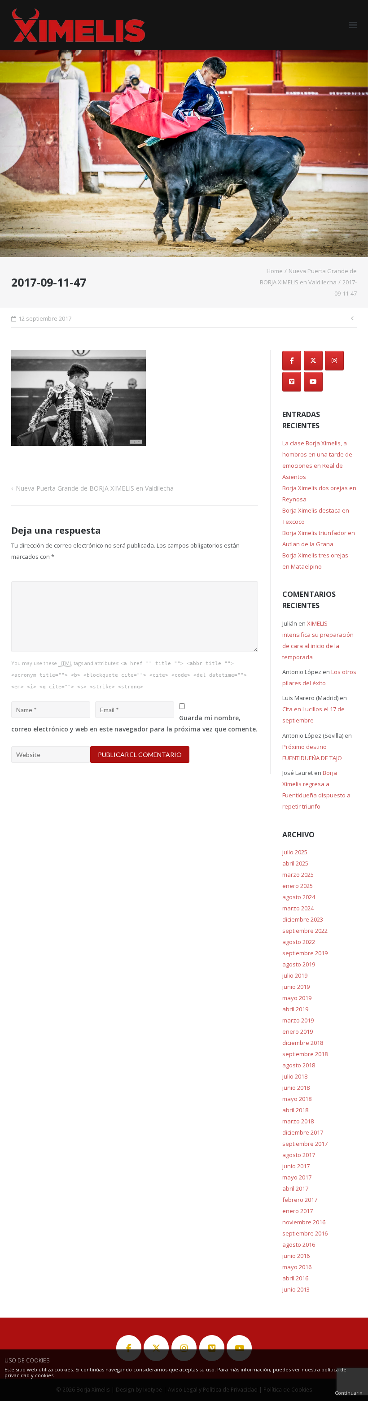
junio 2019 (296, 987)
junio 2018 (296, 1087)
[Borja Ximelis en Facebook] (291, 360)
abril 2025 (295, 863)
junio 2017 (296, 1166)
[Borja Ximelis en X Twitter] (313, 360)
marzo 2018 (298, 1121)
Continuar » (349, 1392)
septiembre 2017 (305, 1144)
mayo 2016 (296, 1267)
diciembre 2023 (302, 919)
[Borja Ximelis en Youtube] (313, 382)
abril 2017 (295, 1188)
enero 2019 (297, 1031)
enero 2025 (297, 886)
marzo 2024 (298, 908)
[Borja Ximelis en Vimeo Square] (291, 382)
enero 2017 (297, 1211)
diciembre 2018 (302, 1043)
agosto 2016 (298, 1244)
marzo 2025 (298, 874)
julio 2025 (294, 852)
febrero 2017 (299, 1200)
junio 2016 (296, 1256)
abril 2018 (295, 1110)
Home (275, 271)
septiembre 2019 (305, 953)
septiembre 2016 (305, 1233)
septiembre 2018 (305, 1054)
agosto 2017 (298, 1155)
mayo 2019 (296, 998)
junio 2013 (296, 1289)
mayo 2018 (296, 1099)
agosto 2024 (298, 897)
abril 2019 (295, 1009)
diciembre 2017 (302, 1132)
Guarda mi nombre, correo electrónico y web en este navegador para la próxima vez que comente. (134, 723)
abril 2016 (295, 1278)
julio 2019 (294, 975)
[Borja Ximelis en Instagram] (334, 360)
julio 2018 (294, 1076)
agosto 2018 (298, 1065)
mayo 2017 (296, 1177)
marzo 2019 (298, 1020)
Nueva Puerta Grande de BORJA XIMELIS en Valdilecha (95, 488)
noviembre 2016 (303, 1222)
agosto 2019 (298, 964)
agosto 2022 (298, 942)
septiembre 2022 (305, 931)
